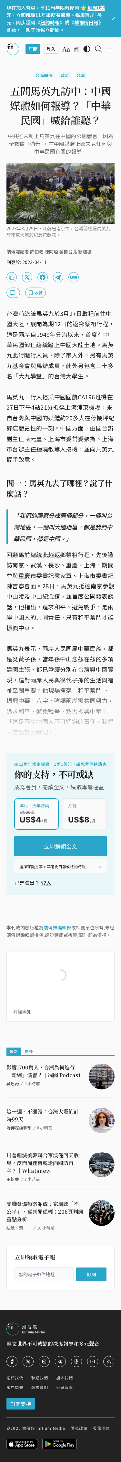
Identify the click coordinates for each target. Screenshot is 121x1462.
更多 (29, 1051)
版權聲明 (39, 1387)
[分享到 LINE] (73, 277)
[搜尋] (98, 49)
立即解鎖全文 (60, 846)
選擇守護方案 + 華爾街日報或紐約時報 (52, 866)
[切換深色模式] (87, 49)
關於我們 (15, 1377)
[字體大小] (66, 49)
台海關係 (44, 75)
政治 (65, 75)
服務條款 (101, 1428)
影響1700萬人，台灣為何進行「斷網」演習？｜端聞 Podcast (43, 1071)
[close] (113, 19)
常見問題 (15, 1387)
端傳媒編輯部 (57, 927)
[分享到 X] (27, 277)
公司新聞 (64, 1387)
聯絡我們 (39, 1377)
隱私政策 (79, 1428)
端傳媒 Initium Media (43, 1428)
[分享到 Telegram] (58, 277)
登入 (46, 883)
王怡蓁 (12, 1179)
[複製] (11, 277)
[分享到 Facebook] (42, 277)
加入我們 (64, 1377)
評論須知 (22, 1011)
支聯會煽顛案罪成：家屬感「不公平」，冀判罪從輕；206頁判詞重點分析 (44, 1211)
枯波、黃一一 (19, 1228)
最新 (14, 1051)
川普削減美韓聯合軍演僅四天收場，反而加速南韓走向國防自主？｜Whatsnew (42, 1163)
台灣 (81, 75)
